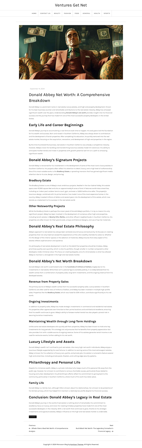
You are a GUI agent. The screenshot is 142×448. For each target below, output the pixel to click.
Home (34, 13)
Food (77, 13)
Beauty (57, 13)
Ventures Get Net (71, 5)
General (86, 13)
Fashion (67, 13)
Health (97, 13)
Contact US (45, 13)
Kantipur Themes (76, 444)
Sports (107, 13)
